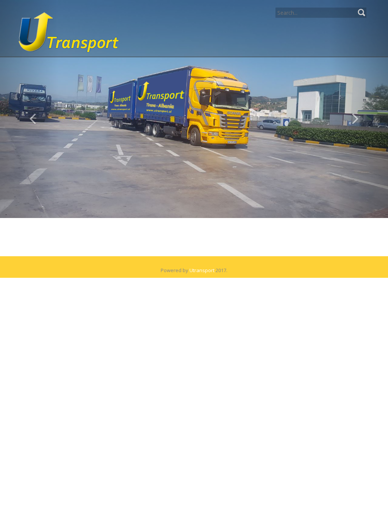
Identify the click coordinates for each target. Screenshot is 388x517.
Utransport (201, 270)
